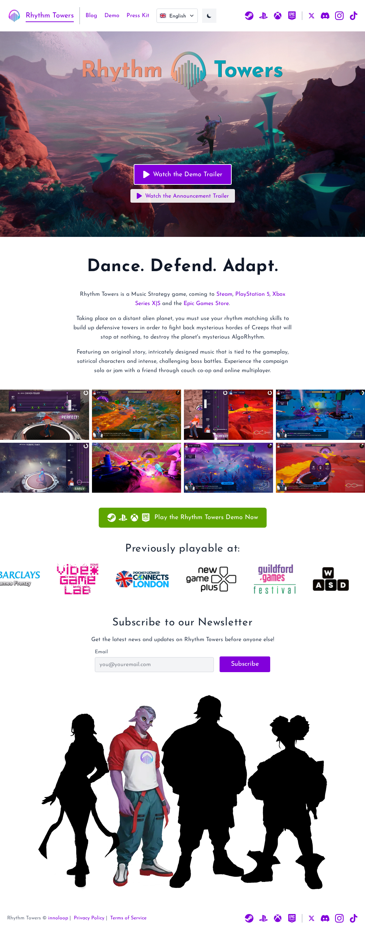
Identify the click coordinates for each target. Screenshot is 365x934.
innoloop (58, 918)
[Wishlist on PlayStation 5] (263, 15)
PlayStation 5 (252, 294)
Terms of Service (128, 918)
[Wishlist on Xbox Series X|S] (277, 15)
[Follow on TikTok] (353, 15)
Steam (224, 294)
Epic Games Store (206, 303)
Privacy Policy (89, 918)
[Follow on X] (311, 15)
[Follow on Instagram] (339, 15)
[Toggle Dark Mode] (209, 16)
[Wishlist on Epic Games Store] (292, 15)
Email (101, 652)
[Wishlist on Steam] (249, 15)
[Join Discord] (325, 15)
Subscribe (245, 664)
